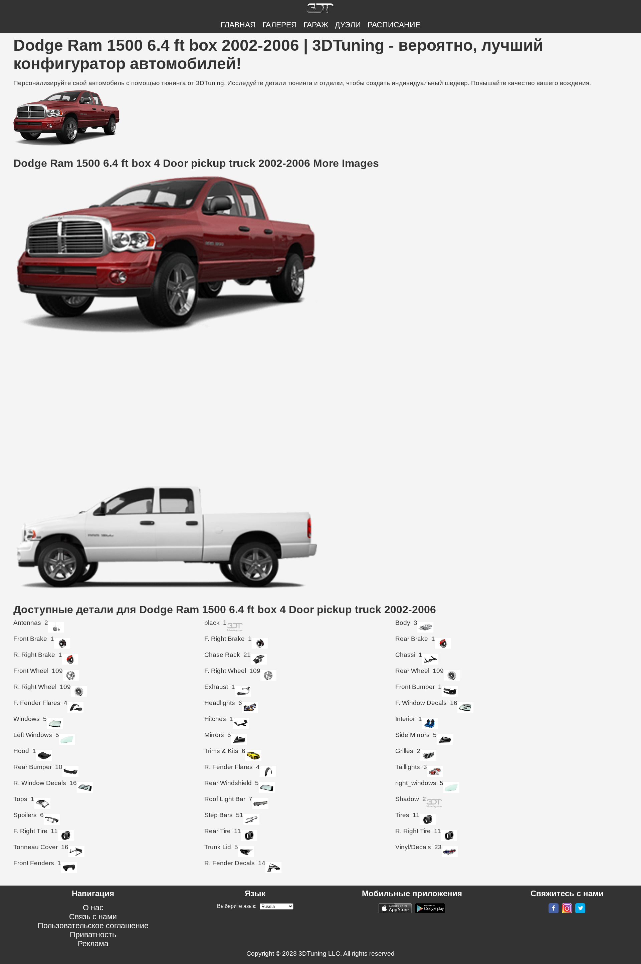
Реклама (93, 943)
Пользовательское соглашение (93, 925)
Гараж (315, 24)
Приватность (93, 934)
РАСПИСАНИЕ (394, 24)
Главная (238, 24)
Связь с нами (93, 916)
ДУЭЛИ (348, 24)
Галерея (279, 24)
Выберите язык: (236, 906)
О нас (93, 907)
